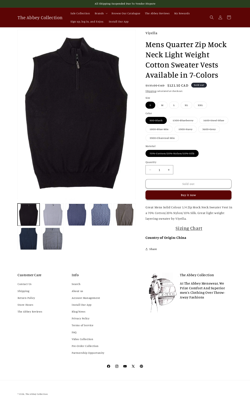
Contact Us (25, 284)
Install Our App (82, 304)
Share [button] (153, 249)
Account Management (86, 297)
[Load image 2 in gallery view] (53, 215)
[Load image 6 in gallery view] (29, 239)
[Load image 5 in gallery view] (125, 215)
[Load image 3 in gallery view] (77, 215)
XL (188, 106)
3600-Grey (211, 130)
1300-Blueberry (185, 121)
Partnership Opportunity (88, 352)
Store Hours (25, 304)
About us (77, 291)
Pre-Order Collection (85, 345)
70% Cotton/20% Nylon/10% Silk (174, 154)
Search (76, 284)
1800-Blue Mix (161, 130)
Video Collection (82, 339)
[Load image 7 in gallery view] (53, 239)
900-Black (158, 121)
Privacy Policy (80, 318)
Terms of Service (83, 325)
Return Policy (26, 297)
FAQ (74, 332)
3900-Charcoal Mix (164, 138)
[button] (100, 13)
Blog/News (78, 311)
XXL (202, 106)
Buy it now (188, 195)
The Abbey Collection (37, 394)
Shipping (151, 91)
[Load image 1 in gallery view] (29, 215)
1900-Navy (188, 130)
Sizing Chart (189, 228)
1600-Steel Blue (215, 121)
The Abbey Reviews (30, 311)
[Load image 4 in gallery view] (101, 215)
